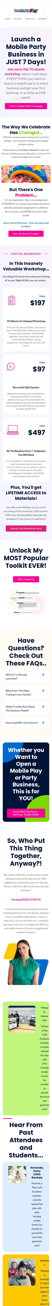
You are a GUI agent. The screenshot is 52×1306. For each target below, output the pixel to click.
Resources (30, 18)
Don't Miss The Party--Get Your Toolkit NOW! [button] (26, 813)
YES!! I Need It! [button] (26, 579)
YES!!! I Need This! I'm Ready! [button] (26, 106)
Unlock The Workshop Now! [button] (26, 528)
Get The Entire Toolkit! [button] (26, 233)
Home (8, 18)
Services (18, 18)
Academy (42, 18)
